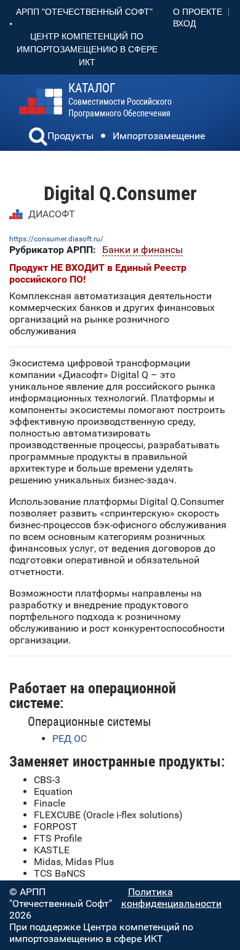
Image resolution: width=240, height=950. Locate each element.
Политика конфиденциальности (171, 897)
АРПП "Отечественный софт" (84, 12)
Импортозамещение (159, 136)
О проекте (197, 12)
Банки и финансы (142, 250)
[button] (38, 138)
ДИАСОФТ (51, 214)
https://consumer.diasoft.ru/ (56, 239)
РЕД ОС (69, 738)
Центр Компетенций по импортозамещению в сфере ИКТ (87, 49)
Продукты (70, 136)
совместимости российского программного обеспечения (120, 100)
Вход (184, 23)
